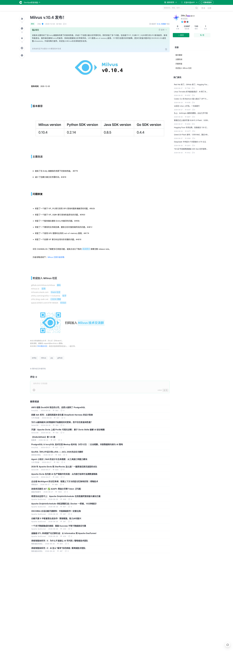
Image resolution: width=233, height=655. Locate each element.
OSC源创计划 (42, 346)
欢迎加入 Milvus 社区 (183, 68)
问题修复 (178, 64)
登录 (203, 8)
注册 (209, 8)
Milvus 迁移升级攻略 (56, 257)
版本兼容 (178, 55)
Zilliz (183, 15)
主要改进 (178, 59)
